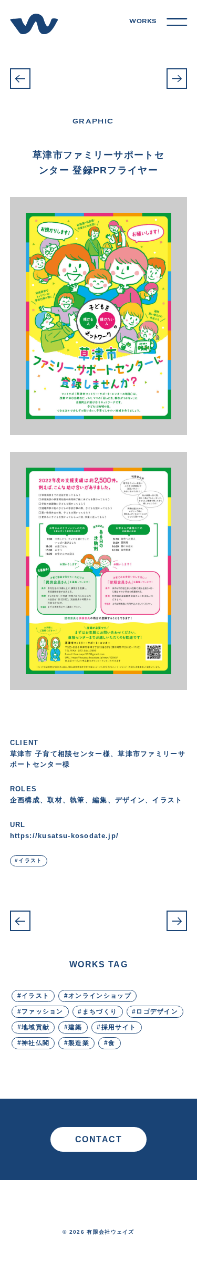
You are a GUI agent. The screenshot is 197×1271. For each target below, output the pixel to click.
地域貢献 (35, 1027)
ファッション (43, 1011)
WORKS (142, 21)
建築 (75, 1027)
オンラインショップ (99, 995)
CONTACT (98, 1139)
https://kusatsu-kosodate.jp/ (64, 836)
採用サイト (119, 1027)
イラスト (30, 860)
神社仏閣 (35, 1042)
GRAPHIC (92, 121)
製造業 (78, 1042)
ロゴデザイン (157, 1011)
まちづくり (100, 1011)
